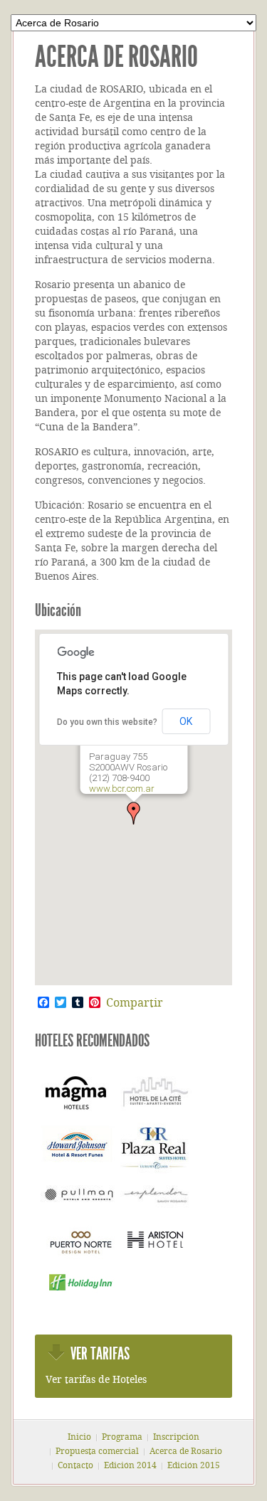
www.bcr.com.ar (121, 788)
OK (185, 721)
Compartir (134, 1003)
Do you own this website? (107, 722)
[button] (134, 813)
